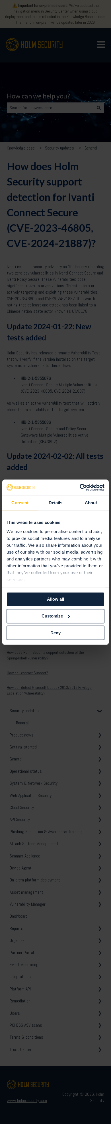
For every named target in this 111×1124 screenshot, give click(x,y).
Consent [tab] (19, 502)
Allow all (55, 599)
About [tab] (91, 502)
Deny (55, 632)
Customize (52, 616)
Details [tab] (56, 502)
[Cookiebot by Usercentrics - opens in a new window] (79, 487)
